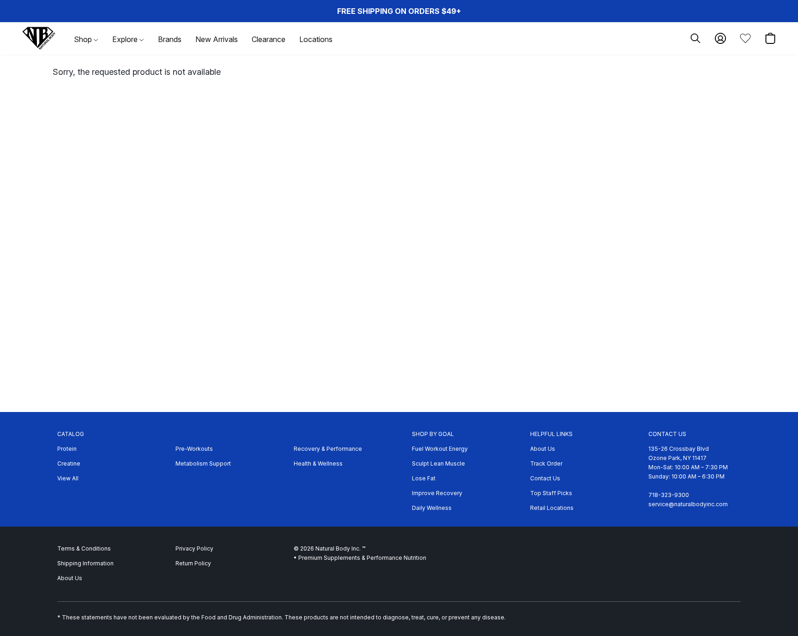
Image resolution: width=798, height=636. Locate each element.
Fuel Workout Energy (440, 448)
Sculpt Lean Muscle (438, 463)
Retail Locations (552, 507)
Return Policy (193, 563)
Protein (67, 448)
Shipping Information (85, 563)
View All (68, 478)
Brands (169, 39)
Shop (84, 39)
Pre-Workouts (194, 448)
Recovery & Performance (328, 448)
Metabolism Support (203, 463)
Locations (315, 39)
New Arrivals (216, 39)
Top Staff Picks (551, 493)
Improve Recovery (437, 493)
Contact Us (545, 478)
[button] (38, 38)
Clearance (268, 39)
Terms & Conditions (84, 548)
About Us (542, 448)
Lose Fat (423, 478)
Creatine (68, 463)
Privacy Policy (194, 548)
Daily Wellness (432, 507)
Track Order (546, 463)
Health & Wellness (318, 463)
